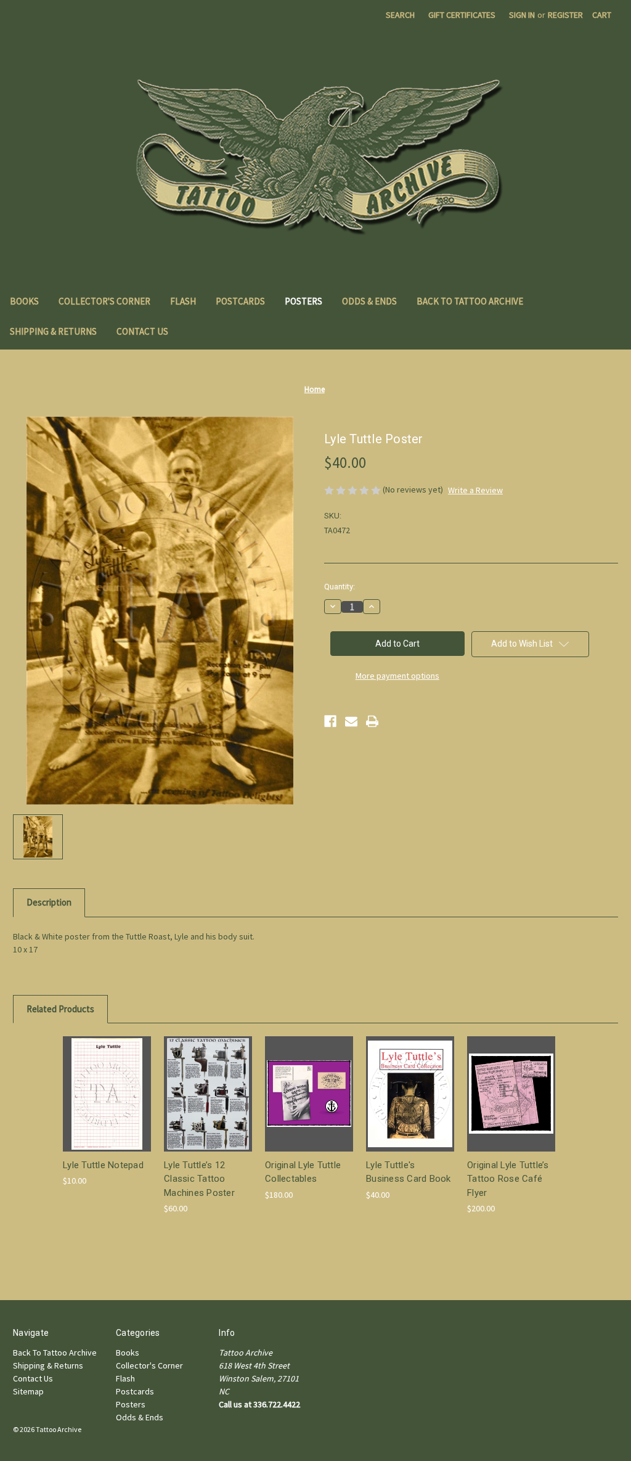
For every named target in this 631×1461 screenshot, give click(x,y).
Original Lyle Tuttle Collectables (303, 1172)
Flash (183, 301)
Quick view (106, 1082)
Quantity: (339, 586)
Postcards (240, 301)
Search (400, 14)
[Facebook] (330, 721)
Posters (303, 301)
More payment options (397, 675)
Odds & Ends (369, 301)
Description (48, 902)
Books (24, 301)
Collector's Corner (104, 301)
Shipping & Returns (53, 331)
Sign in (522, 14)
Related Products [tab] (60, 1009)
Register (565, 14)
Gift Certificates (461, 14)
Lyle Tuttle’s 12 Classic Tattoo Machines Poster (199, 1179)
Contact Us (142, 331)
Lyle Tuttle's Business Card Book (408, 1172)
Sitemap (28, 1391)
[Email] (351, 721)
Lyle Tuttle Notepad (103, 1165)
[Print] (372, 721)
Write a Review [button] (475, 490)
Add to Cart (107, 1104)
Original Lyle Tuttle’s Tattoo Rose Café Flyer (508, 1179)
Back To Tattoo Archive (470, 301)
